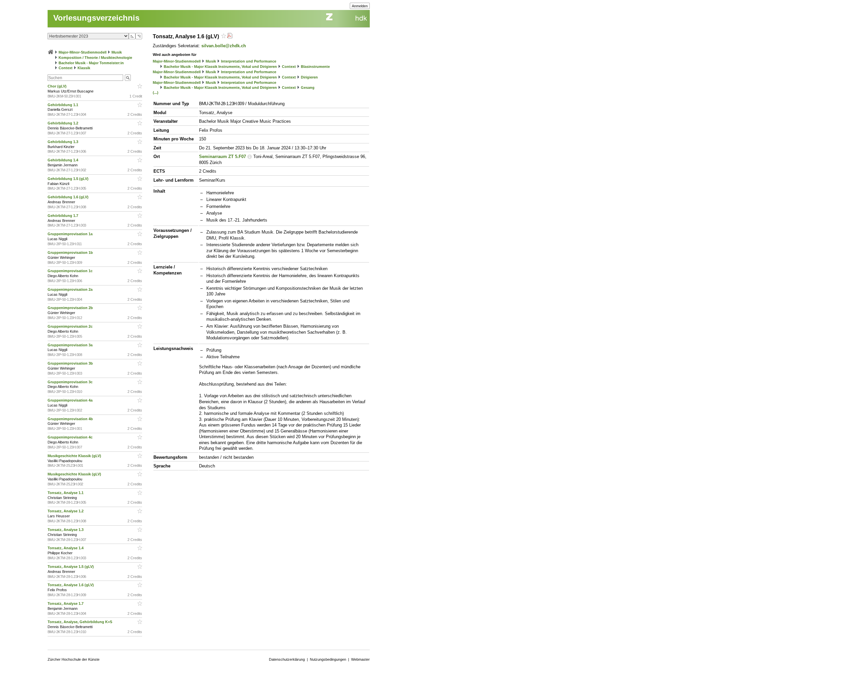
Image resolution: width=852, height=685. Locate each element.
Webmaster (360, 659)
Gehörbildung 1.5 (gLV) (69, 179)
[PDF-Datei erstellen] (229, 36)
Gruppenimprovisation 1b (71, 253)
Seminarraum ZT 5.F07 (222, 156)
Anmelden (360, 6)
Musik (116, 52)
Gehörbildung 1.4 (63, 160)
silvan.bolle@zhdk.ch (223, 45)
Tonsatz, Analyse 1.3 (66, 530)
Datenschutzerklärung (287, 659)
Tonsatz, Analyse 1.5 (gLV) (71, 567)
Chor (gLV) (58, 86)
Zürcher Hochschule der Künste (74, 659)
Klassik (84, 68)
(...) (155, 92)
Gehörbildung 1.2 (63, 123)
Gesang (308, 87)
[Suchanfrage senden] (128, 78)
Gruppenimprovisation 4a (71, 400)
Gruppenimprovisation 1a (71, 234)
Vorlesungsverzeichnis (96, 17)
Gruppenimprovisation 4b (71, 419)
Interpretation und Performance (248, 61)
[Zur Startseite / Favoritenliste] (51, 52)
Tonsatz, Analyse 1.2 (66, 511)
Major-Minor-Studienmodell (82, 52)
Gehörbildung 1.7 (63, 216)
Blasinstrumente (315, 67)
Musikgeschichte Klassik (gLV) (75, 456)
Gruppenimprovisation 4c (71, 437)
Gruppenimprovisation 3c (71, 382)
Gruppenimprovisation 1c (71, 271)
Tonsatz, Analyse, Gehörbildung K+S (80, 622)
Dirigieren (309, 77)
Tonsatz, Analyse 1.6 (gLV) (71, 585)
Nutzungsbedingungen (328, 659)
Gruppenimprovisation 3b (71, 363)
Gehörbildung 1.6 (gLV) (69, 197)
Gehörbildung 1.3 (63, 142)
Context (66, 68)
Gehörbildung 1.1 (63, 105)
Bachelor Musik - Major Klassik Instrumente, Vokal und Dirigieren (220, 67)
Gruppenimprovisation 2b (71, 308)
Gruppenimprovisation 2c (71, 326)
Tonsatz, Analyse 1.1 (66, 493)
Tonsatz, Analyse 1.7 (66, 603)
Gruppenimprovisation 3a (71, 345)
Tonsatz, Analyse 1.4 (66, 548)
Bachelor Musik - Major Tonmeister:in (91, 63)
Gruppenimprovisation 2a (71, 289)
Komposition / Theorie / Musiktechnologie (95, 58)
